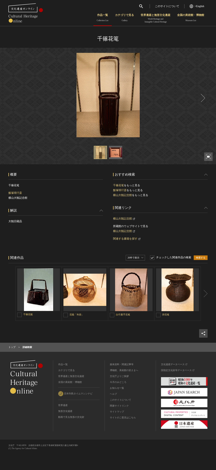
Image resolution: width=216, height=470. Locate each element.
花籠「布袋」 (77, 314)
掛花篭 (165, 314)
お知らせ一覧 (117, 388)
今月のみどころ (118, 382)
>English (199, 6)
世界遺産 (63, 405)
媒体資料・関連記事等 (121, 364)
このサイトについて (167, 6)
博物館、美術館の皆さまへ (124, 370)
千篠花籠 (28, 314)
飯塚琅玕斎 (15, 192)
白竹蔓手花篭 (123, 314)
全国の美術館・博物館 (190, 18)
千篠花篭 (118, 185)
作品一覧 (102, 18)
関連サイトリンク (119, 405)
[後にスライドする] (202, 98)
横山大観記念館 (122, 195)
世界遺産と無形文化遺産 (155, 18)
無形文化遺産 (65, 411)
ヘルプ (113, 394)
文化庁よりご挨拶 (119, 376)
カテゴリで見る (124, 18)
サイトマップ (117, 411)
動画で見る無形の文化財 (71, 417)
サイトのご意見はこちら (123, 417)
